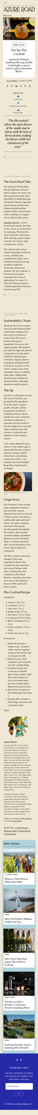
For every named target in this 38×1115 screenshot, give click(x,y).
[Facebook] (7, 86)
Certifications (21, 828)
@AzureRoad (26, 819)
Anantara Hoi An (11, 223)
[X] (12, 86)
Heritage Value (10, 831)
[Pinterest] (25, 86)
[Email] (30, 86)
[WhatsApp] (21, 86)
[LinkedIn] (16, 86)
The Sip (9, 15)
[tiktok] (21, 1060)
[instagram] (17, 1060)
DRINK (5, 15)
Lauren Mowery (12, 81)
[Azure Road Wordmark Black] (19, 8)
